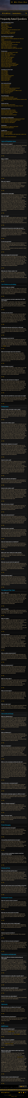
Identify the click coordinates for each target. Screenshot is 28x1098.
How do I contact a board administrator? (8, 136)
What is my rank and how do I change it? (9, 47)
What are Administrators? (6, 84)
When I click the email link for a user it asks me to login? (11, 48)
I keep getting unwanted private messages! (9, 98)
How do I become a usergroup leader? (8, 89)
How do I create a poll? (5, 55)
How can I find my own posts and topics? (9, 114)
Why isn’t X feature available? (6, 133)
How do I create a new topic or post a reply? (9, 52)
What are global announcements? (7, 75)
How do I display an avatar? (6, 45)
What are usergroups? (5, 86)
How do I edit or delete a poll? (6, 58)
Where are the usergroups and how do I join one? (10, 88)
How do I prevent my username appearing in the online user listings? (12, 39)
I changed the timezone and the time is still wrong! (10, 42)
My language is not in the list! (6, 43)
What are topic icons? (5, 80)
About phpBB (17, 1034)
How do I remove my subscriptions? (8, 122)
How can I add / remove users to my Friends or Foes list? (12, 105)
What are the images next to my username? (9, 44)
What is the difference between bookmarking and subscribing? (13, 118)
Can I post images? (5, 74)
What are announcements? (6, 76)
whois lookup (20, 1057)
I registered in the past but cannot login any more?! (10, 29)
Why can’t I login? (4, 28)
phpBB (4, 346)
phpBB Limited (11, 1031)
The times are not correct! (6, 41)
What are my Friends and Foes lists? (8, 104)
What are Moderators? (5, 85)
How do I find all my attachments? (7, 127)
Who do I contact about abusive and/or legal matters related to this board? (13, 135)
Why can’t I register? (5, 26)
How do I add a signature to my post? (8, 54)
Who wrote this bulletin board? (7, 131)
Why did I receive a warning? (6, 61)
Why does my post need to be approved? (9, 65)
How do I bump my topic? (6, 66)
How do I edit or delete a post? (7, 53)
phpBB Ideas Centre (9, 1043)
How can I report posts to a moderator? (8, 63)
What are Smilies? (4, 73)
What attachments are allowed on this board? (9, 126)
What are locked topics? (5, 79)
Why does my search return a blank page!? (9, 112)
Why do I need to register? (6, 23)
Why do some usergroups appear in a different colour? (11, 90)
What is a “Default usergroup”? (7, 91)
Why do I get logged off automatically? (8, 32)
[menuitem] (25, 2)
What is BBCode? (4, 70)
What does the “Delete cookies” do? (8, 33)
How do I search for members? (7, 113)
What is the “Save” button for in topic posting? (9, 64)
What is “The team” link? (5, 92)
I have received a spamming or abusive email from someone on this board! (14, 100)
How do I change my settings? (7, 37)
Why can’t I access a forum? (6, 59)
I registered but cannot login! (6, 27)
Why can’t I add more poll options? (7, 57)
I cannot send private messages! (7, 96)
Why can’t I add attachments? (6, 60)
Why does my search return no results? (8, 111)
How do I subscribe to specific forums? (8, 121)
